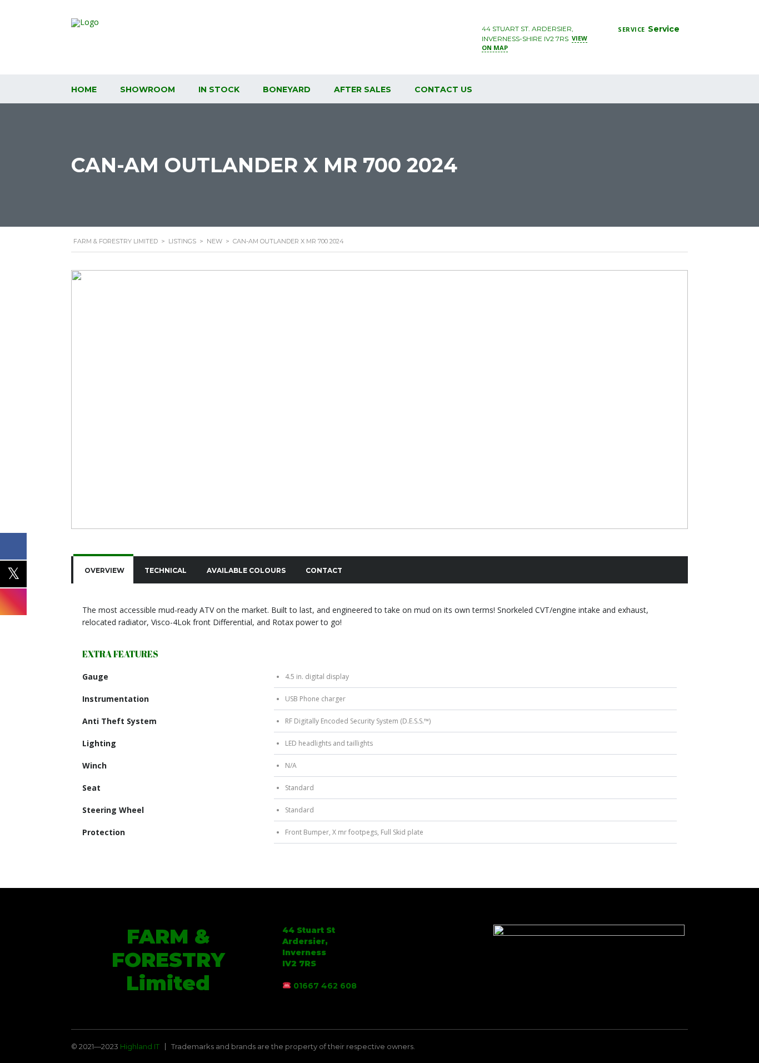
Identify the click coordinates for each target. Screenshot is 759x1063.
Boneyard (287, 89)
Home (84, 89)
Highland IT (139, 1046)
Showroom (147, 89)
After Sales (362, 89)
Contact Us (443, 89)
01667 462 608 (325, 986)
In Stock (218, 89)
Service (664, 29)
